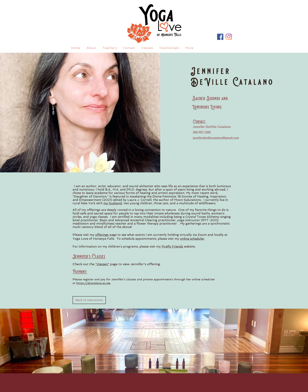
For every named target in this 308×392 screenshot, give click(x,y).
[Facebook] (220, 37)
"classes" (102, 264)
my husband (112, 203)
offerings (102, 235)
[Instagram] (229, 37)
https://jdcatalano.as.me (93, 283)
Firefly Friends (172, 246)
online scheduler (192, 238)
